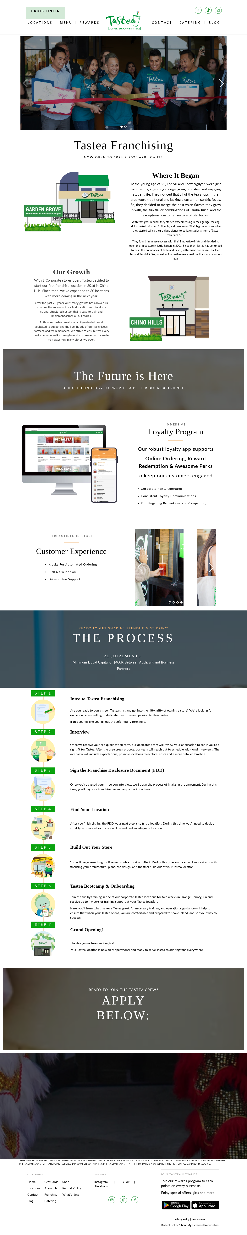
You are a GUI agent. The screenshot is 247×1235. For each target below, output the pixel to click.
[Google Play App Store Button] (176, 1205)
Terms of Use (198, 1219)
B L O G (214, 22)
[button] (121, 127)
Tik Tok (125, 1182)
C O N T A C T (162, 22)
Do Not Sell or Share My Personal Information (189, 1225)
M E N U (65, 22)
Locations (33, 1188)
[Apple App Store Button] (205, 1205)
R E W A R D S (89, 22)
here (142, 721)
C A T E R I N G (189, 22)
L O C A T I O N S (40, 22)
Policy (186, 1219)
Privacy (179, 1219)
